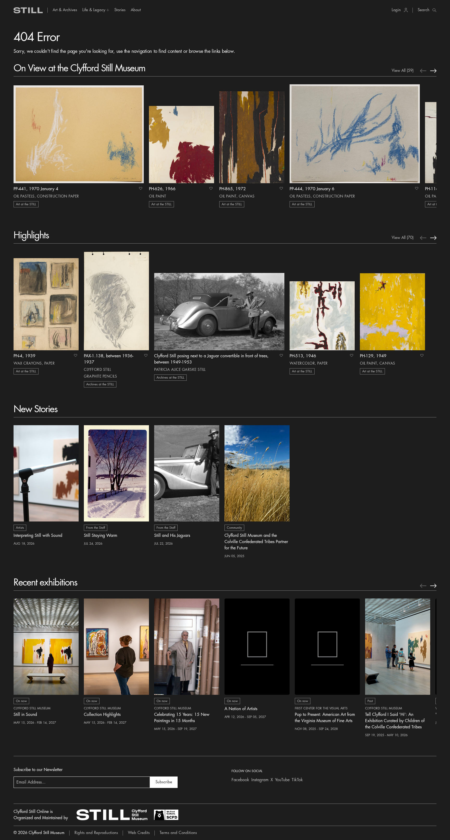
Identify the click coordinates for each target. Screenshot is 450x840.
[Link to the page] (28, 10)
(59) (403, 71)
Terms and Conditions (178, 833)
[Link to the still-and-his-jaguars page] (186, 473)
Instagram (259, 780)
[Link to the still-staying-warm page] (116, 473)
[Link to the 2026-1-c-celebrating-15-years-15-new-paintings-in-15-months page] (186, 647)
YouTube (282, 780)
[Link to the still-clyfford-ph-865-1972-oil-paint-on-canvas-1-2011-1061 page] (251, 133)
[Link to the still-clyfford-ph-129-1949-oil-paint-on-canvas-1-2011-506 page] (392, 300)
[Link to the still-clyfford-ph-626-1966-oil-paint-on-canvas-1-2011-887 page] (181, 133)
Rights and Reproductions (96, 833)
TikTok (297, 780)
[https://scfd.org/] (166, 814)
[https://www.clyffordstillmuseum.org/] (112, 814)
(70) (403, 238)
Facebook (240, 780)
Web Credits (139, 833)
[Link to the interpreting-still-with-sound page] (46, 473)
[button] (95, 10)
